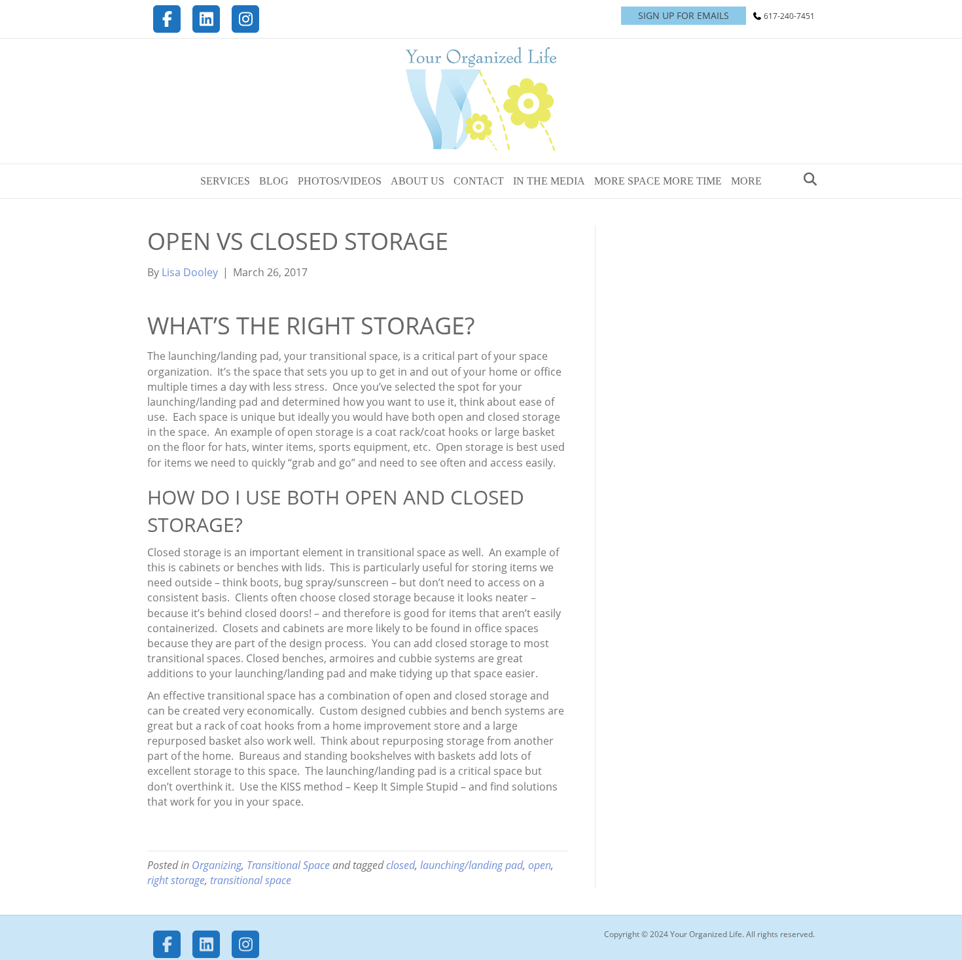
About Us (417, 181)
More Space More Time (658, 181)
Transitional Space (288, 865)
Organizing (216, 865)
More (746, 181)
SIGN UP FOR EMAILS (683, 15)
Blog (274, 181)
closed (400, 865)
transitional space (250, 880)
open (539, 865)
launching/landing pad (471, 865)
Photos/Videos (340, 181)
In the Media (549, 181)
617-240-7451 (789, 16)
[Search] (806, 179)
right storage (176, 880)
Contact (479, 181)
